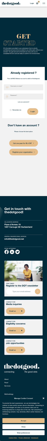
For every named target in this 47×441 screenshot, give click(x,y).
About (6, 379)
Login (32, 3)
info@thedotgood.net (14, 239)
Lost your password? (23, 102)
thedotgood (10, 4)
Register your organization (22, 152)
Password (13, 95)
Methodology (8, 394)
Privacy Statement (24, 438)
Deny (23, 427)
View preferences (23, 433)
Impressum (34, 438)
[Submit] (37, 291)
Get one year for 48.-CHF (22, 143)
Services (7, 386)
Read (6, 382)
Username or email (16, 86)
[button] (43, 398)
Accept (23, 421)
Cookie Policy (13, 438)
